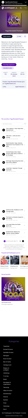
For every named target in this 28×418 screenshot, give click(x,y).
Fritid (4, 403)
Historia (5, 396)
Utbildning (6, 373)
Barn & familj (7, 362)
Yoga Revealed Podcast (15, 81)
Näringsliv (6, 355)
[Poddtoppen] (8, 8)
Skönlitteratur (7, 393)
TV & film (6, 376)
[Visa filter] (25, 123)
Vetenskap (6, 406)
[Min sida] (16, 8)
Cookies (23, 413)
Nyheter (5, 400)
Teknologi (6, 387)
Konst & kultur (7, 358)
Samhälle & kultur (7, 68)
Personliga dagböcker (9, 64)
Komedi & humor (8, 349)
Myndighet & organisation (7, 383)
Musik (5, 379)
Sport (5, 409)
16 (20, 241)
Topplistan (6, 346)
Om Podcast (16, 413)
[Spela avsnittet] (4, 130)
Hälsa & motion (7, 390)
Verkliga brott (7, 365)
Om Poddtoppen (7, 413)
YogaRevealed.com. (10, 83)
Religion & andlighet (6, 369)
